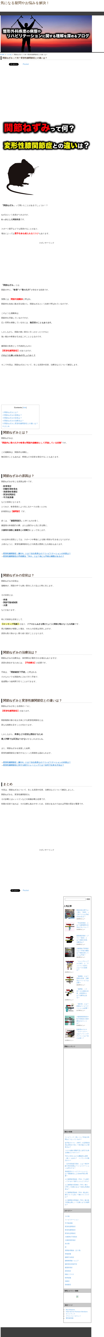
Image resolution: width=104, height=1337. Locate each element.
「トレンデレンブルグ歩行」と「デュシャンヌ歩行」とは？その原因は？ (82, 965)
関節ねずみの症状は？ (12, 418)
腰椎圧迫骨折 (69, 1257)
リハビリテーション (72, 1220)
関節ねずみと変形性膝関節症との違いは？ (20, 423)
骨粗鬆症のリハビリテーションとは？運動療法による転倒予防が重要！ (76, 1174)
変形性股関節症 (70, 1226)
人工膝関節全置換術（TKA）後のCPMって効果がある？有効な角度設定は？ (77, 1187)
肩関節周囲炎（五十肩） (73, 1250)
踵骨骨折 (68, 1271)
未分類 (67, 1243)
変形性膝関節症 (70, 1230)
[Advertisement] (46, 86)
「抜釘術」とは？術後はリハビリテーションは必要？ (82, 1006)
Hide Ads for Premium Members (77, 1312)
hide (24, 408)
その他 (67, 1216)
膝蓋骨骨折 (69, 1267)
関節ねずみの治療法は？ (13, 421)
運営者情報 (69, 1318)
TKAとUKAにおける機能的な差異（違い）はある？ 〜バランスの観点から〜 (77, 1158)
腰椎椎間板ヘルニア (72, 1261)
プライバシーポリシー (73, 1316)
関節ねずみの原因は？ (12, 415)
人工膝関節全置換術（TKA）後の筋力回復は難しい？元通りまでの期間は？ (77, 1202)
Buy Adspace (70, 1310)
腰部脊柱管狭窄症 (71, 1264)
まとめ (6, 426)
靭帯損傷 (68, 1278)
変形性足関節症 (70, 1233)
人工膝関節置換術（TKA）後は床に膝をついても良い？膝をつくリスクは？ (77, 1195)
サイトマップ (70, 1314)
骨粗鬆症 (68, 1284)
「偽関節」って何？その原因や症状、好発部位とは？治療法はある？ (82, 993)
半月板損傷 (69, 1223)
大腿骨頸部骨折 (70, 1240)
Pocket (26, 64)
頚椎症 (67, 1281)
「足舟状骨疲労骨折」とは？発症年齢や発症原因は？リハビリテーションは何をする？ (77, 1166)
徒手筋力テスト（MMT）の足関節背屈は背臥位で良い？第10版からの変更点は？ (77, 1145)
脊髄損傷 (68, 1254)
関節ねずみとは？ (10, 412)
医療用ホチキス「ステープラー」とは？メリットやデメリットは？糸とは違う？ (82, 1034)
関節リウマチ (69, 1274)
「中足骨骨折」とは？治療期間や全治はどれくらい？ (82, 925)
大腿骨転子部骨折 (71, 1237)
